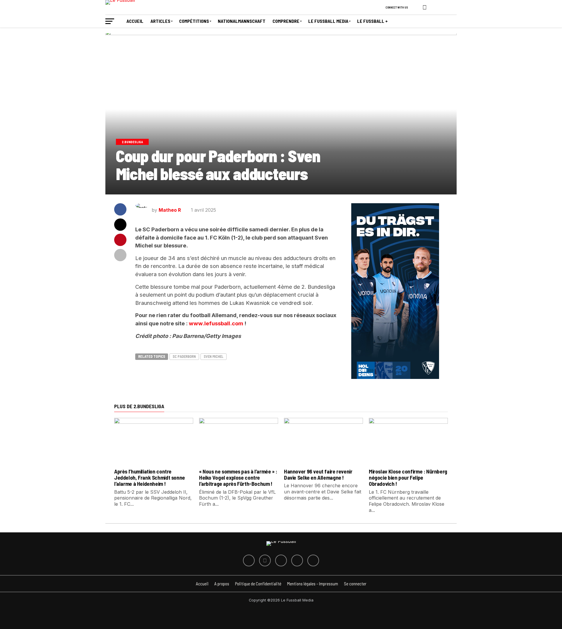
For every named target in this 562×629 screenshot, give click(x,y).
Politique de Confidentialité (258, 583)
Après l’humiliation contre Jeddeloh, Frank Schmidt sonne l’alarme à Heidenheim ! (149, 477)
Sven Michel (213, 356)
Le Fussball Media (328, 21)
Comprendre (286, 21)
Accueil (134, 21)
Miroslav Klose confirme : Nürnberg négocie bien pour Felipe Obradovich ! (408, 477)
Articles (160, 21)
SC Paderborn (184, 356)
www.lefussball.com (216, 323)
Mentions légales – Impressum (312, 583)
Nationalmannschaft (241, 21)
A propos (221, 583)
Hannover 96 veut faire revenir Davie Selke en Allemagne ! (318, 474)
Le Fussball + (372, 21)
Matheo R (170, 210)
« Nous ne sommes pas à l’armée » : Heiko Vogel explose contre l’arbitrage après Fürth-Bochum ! (238, 477)
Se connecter (355, 583)
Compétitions (194, 21)
